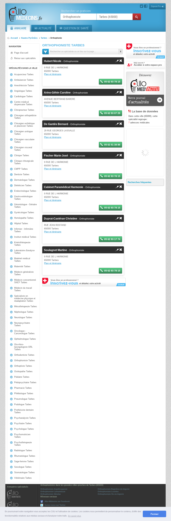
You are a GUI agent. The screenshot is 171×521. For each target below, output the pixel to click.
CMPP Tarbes (21, 169)
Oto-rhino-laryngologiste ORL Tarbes (23, 347)
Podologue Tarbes (23, 404)
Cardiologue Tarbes (23, 96)
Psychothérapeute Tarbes (23, 443)
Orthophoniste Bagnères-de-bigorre (113, 489)
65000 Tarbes (51, 71)
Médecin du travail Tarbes (23, 289)
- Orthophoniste (61, 61)
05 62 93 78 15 (112, 81)
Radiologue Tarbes (23, 450)
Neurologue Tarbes (23, 317)
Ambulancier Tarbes (23, 80)
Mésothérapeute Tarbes (25, 306)
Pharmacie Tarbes (23, 388)
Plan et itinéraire (52, 74)
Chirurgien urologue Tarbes (23, 132)
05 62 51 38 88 (112, 144)
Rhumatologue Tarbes (24, 456)
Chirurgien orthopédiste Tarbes (25, 116)
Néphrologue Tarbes (23, 312)
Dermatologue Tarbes (24, 180)
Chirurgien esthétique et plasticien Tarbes (24, 124)
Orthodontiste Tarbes (24, 355)
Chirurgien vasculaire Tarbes (24, 140)
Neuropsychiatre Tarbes (22, 324)
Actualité (45, 28)
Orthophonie (56, 38)
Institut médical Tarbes (25, 237)
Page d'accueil (21, 53)
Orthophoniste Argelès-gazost (53, 489)
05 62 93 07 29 (112, 113)
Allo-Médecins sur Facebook (57, 501)
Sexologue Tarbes (23, 467)
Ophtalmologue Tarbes (25, 339)
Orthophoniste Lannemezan (52, 491)
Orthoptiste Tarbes (23, 366)
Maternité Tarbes (22, 266)
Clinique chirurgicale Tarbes (24, 162)
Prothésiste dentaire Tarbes (24, 411)
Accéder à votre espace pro (148, 64)
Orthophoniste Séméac (50, 494)
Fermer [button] (154, 514)
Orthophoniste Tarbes (24, 360)
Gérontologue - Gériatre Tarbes (25, 205)
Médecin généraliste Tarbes (24, 273)
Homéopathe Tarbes (24, 218)
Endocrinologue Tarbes (25, 191)
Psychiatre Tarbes (23, 423)
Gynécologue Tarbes (24, 212)
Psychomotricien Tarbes (22, 435)
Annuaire (20, 28)
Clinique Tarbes (21, 155)
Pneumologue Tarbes (24, 399)
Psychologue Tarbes (24, 429)
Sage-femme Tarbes (24, 461)
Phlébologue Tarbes (23, 393)
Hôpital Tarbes (21, 223)
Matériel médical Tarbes (22, 259)
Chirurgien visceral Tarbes (23, 148)
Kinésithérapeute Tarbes (22, 243)
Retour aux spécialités (25, 58)
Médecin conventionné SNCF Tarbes (25, 281)
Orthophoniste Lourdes (108, 491)
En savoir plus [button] (74, 516)
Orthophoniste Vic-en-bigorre (111, 494)
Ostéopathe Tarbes (23, 371)
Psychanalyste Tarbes (25, 418)
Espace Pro (156, 6)
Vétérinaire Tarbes (23, 478)
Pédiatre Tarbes (21, 377)
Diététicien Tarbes (23, 185)
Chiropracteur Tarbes (24, 110)
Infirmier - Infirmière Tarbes (23, 230)
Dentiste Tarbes (21, 174)
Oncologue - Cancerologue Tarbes (24, 332)
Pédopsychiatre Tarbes (25, 382)
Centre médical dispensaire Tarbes (23, 103)
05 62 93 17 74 (112, 239)
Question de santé (76, 28)
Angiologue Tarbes (23, 91)
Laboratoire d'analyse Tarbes (24, 251)
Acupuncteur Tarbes (24, 74)
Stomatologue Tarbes (24, 472)
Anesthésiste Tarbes (24, 85)
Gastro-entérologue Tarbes (23, 197)
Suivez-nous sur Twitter (55, 505)
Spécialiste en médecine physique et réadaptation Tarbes (24, 298)
